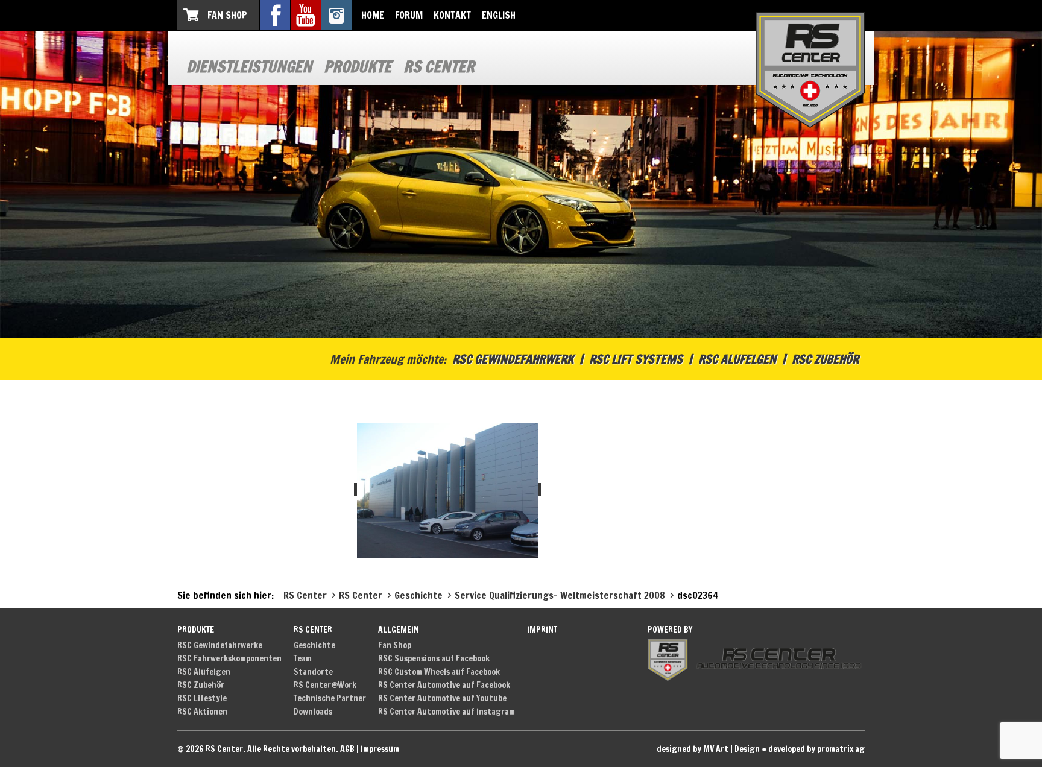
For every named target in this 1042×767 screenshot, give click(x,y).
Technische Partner (330, 698)
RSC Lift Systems (636, 359)
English (499, 15)
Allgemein (398, 629)
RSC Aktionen (202, 711)
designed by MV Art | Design (708, 749)
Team (303, 658)
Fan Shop (227, 15)
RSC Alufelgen (737, 359)
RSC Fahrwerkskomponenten (229, 658)
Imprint (542, 629)
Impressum (380, 749)
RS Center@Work (325, 685)
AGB (347, 749)
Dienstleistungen (249, 66)
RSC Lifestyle (202, 698)
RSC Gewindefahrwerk (512, 359)
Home (372, 15)
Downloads (313, 711)
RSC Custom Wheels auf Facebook (439, 672)
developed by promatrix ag (816, 749)
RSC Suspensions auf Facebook (434, 658)
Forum (409, 15)
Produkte (357, 66)
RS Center (439, 66)
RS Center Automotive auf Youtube (442, 698)
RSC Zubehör (825, 359)
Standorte (313, 672)
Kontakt (452, 15)
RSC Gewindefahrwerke (219, 645)
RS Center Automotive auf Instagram (446, 711)
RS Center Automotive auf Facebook (444, 685)
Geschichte (314, 645)
